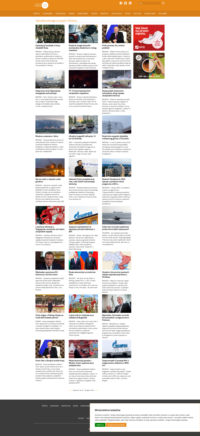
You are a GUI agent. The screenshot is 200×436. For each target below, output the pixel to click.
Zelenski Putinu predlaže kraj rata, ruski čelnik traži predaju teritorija (82, 181)
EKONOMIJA (47, 13)
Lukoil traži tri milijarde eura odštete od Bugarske (81, 316)
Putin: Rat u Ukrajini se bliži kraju (50, 360)
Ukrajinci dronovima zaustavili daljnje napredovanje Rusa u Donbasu (115, 274)
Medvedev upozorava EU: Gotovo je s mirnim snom (47, 273)
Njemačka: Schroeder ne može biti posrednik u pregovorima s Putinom (115, 317)
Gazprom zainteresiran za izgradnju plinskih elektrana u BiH (82, 229)
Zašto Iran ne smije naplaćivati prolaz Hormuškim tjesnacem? (115, 228)
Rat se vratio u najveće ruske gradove (48, 180)
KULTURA (137, 13)
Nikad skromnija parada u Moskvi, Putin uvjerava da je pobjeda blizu (81, 363)
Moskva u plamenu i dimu (47, 136)
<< (69, 390)
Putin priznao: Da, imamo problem (113, 46)
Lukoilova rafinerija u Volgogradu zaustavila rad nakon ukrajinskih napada (50, 229)
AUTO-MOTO (116, 13)
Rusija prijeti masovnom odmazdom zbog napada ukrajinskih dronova (113, 93)
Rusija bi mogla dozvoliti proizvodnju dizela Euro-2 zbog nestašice (82, 48)
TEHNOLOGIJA (149, 13)
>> (97, 390)
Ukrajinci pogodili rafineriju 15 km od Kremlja (82, 137)
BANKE (71, 13)
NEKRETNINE (83, 13)
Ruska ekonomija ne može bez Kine (82, 273)
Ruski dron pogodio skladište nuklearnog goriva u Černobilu (115, 137)
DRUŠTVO (104, 13)
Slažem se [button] (100, 425)
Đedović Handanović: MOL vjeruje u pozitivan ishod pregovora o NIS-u (114, 181)
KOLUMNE (163, 13)
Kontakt (81, 418)
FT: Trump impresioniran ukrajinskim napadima (80, 92)
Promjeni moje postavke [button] (116, 425)
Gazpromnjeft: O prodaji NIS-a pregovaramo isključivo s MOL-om (116, 363)
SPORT (128, 13)
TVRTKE (94, 13)
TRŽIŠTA (36, 13)
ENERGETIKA (61, 13)
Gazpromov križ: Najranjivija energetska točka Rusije (48, 92)
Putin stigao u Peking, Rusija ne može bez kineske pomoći (49, 316)
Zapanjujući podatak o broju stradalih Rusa (48, 46)
